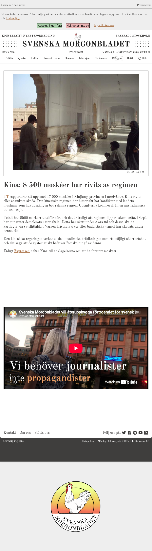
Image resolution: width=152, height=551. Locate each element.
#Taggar (117, 58)
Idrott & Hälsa (51, 58)
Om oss (25, 433)
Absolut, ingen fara (50, 25)
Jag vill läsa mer (104, 25)
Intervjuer (85, 58)
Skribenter (101, 58)
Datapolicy (13, 18)
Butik (130, 58)
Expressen (22, 251)
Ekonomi (69, 58)
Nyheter (22, 58)
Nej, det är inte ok (77, 25)
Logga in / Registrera (13, 5)
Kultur (34, 58)
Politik (9, 58)
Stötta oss (42, 433)
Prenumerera (144, 5)
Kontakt (10, 433)
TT (6, 197)
